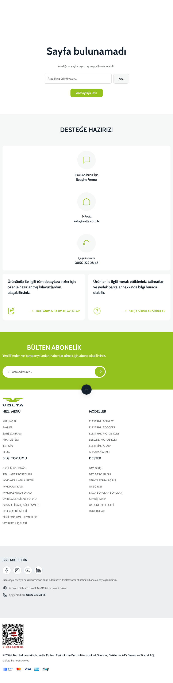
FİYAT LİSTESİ (11, 439)
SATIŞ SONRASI (12, 433)
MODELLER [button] (97, 411)
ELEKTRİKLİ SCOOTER (102, 427)
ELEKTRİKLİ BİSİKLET (101, 421)
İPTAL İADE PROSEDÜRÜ (17, 474)
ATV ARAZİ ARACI (99, 452)
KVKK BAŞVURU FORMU (17, 492)
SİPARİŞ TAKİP (97, 498)
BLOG (6, 452)
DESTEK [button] (95, 458)
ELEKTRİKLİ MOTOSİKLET (104, 433)
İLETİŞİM (8, 445)
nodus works (22, 660)
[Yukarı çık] (86, 389)
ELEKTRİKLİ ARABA (100, 445)
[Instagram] (17, 570)
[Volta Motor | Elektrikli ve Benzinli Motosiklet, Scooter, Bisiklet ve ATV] (86, 402)
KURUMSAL (10, 421)
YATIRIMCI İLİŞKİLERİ (15, 523)
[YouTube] (28, 570)
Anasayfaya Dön (86, 93)
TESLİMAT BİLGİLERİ (15, 511)
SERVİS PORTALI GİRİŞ (102, 480)
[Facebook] (7, 570)
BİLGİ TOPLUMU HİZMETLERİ (20, 517)
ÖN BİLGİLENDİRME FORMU (19, 498)
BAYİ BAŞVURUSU (100, 474)
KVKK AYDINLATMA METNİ (18, 480)
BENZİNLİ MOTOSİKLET (103, 439)
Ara (121, 78)
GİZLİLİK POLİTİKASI (14, 468)
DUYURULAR (97, 511)
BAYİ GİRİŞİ (95, 468)
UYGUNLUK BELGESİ (101, 504)
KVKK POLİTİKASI (13, 486)
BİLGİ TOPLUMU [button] (15, 458)
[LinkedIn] (38, 570)
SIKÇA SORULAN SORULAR (105, 492)
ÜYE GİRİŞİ (95, 486)
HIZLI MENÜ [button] (12, 411)
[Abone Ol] (100, 372)
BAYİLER (7, 427)
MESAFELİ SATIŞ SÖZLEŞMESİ (21, 504)
